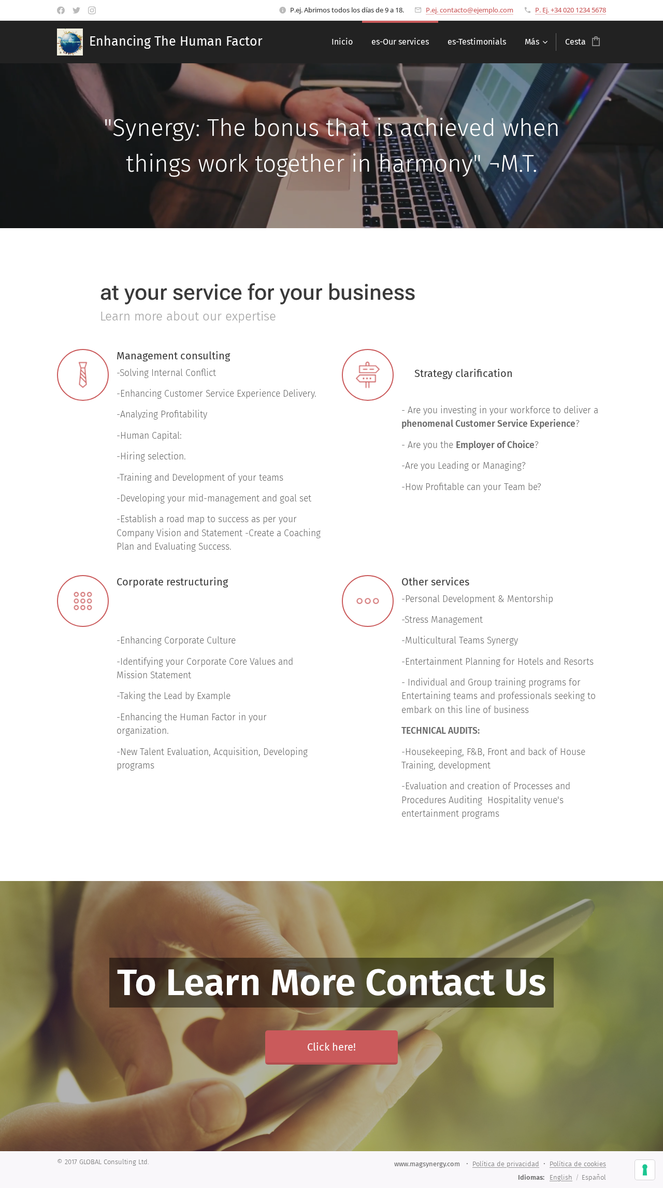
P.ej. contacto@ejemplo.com (469, 10)
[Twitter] (76, 10)
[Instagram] (91, 10)
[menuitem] (342, 42)
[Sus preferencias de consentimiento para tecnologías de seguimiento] (645, 1170)
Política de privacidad (505, 1164)
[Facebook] (60, 10)
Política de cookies (578, 1164)
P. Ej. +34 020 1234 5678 (570, 10)
